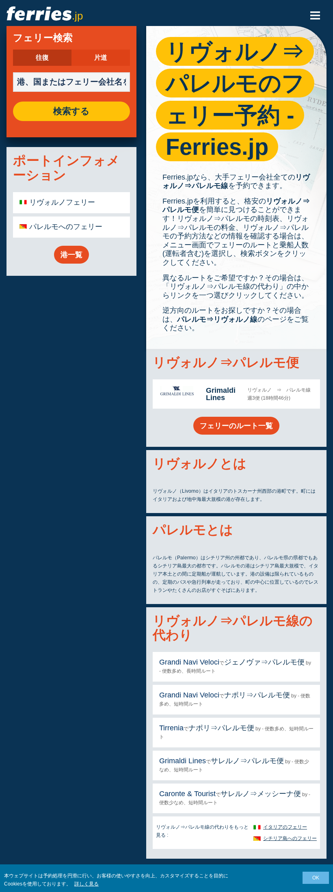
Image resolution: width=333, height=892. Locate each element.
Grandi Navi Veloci (189, 662)
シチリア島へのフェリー (290, 838)
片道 (100, 57)
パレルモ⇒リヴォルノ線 (217, 319)
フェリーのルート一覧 (236, 426)
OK (315, 878)
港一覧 (71, 255)
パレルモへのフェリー (65, 226)
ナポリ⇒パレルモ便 (257, 695)
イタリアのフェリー (285, 827)
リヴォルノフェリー (62, 202)
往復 (42, 57)
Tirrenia (171, 728)
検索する (71, 111)
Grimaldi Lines (221, 394)
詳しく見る (86, 884)
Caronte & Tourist (187, 794)
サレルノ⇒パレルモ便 (247, 761)
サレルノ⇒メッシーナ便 (261, 794)
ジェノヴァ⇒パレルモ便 (264, 662)
